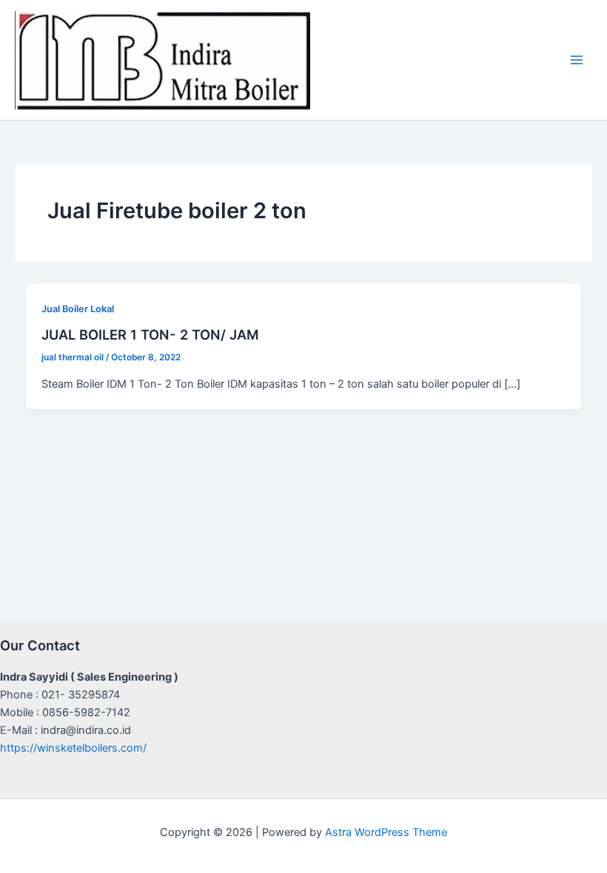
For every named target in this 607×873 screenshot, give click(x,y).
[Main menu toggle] (576, 59)
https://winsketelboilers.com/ (73, 748)
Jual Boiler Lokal (77, 308)
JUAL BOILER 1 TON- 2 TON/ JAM (150, 334)
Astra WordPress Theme (386, 832)
